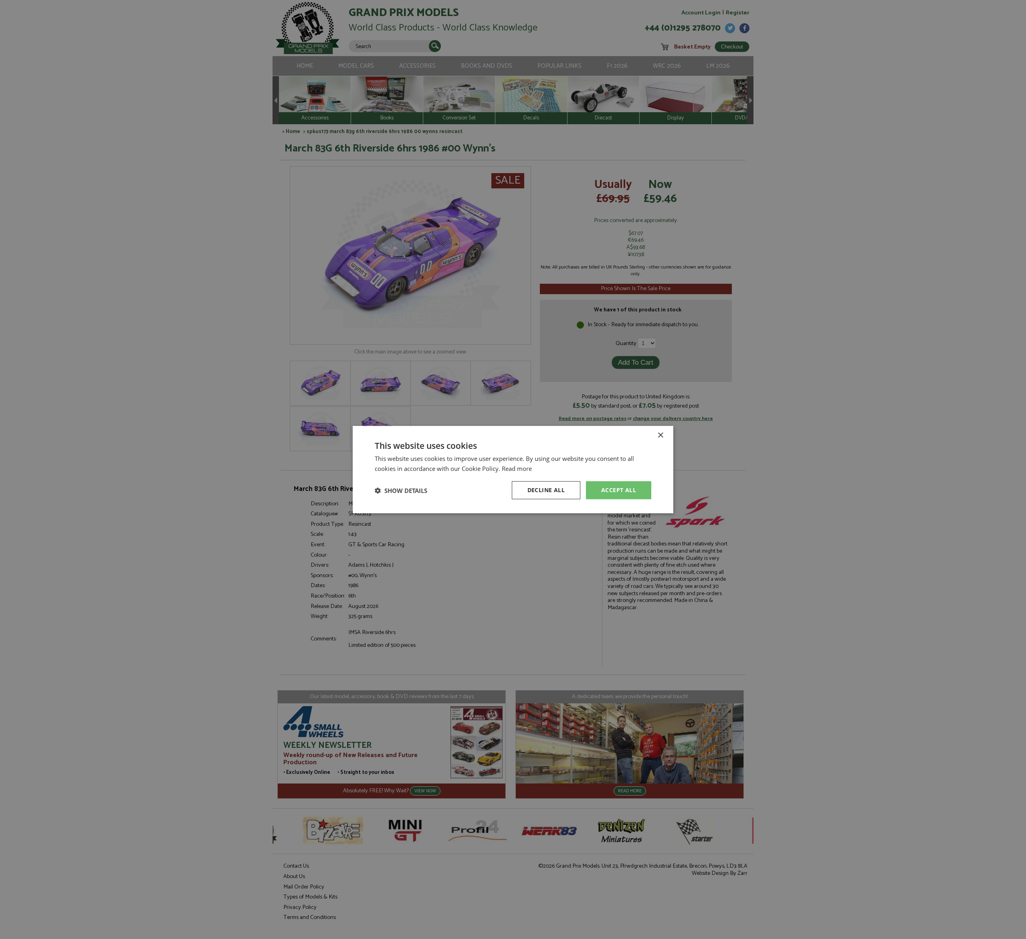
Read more (517, 468)
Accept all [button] (618, 490)
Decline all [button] (546, 490)
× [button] (660, 435)
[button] (401, 490)
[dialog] (513, 469)
